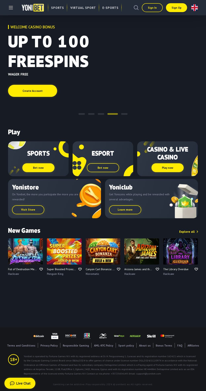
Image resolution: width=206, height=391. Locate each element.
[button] (81, 114)
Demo (25, 259)
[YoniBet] (29, 7)
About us (145, 345)
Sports (57, 8)
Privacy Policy (49, 345)
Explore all (187, 232)
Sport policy (126, 345)
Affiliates (193, 345)
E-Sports (110, 8)
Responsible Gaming (76, 345)
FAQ (179, 345)
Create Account (33, 91)
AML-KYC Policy (103, 345)
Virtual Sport (83, 8)
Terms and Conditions (21, 345)
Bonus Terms (164, 345)
